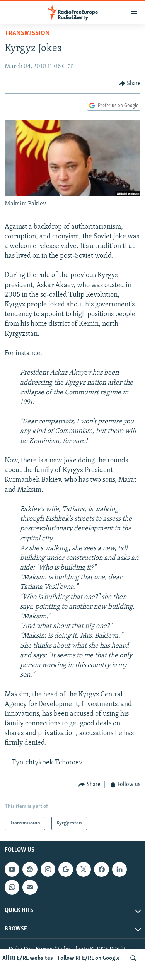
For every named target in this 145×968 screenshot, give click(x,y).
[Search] (133, 958)
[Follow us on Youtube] (12, 869)
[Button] (130, 84)
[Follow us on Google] (65, 869)
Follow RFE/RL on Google (89, 958)
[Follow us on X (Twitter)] (83, 869)
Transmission (27, 33)
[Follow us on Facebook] (101, 869)
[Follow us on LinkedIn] (119, 869)
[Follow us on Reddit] (29, 869)
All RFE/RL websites (27, 958)
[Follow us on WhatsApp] (12, 887)
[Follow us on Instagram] (48, 869)
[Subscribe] (29, 887)
